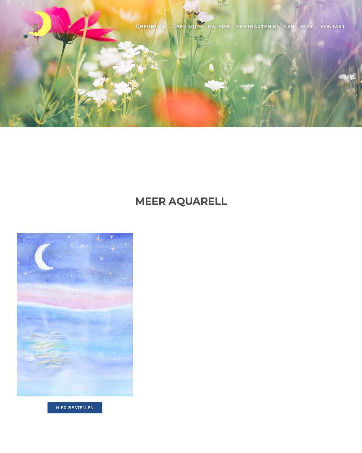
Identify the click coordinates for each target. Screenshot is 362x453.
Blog (307, 26)
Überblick (151, 26)
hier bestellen (75, 407)
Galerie (219, 26)
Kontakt (332, 26)
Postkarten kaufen (265, 26)
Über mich (187, 26)
